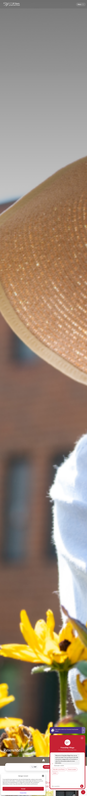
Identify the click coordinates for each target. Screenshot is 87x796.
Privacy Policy (23, 792)
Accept (23, 788)
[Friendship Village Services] (11, 4)
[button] (43, 776)
